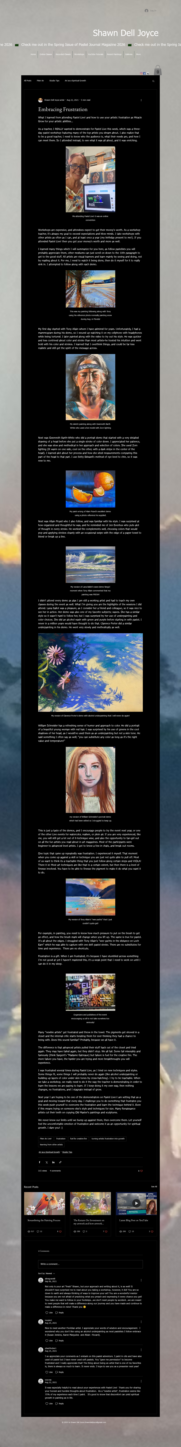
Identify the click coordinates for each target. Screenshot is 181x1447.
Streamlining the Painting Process (44, 1220)
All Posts (27, 81)
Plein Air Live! (46, 1139)
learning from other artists (51, 1145)
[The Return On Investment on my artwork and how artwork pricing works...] (90, 1203)
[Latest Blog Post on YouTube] (136, 1203)
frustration (60, 1139)
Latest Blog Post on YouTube (133, 1220)
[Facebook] (144, 73)
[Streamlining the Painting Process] (44, 1203)
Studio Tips (54, 81)
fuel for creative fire (78, 1139)
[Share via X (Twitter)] (46, 1162)
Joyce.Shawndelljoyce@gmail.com (93, 1422)
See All (154, 1187)
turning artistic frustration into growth (108, 1139)
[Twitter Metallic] (147, 73)
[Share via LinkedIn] (53, 1162)
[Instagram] (141, 73)
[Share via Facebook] (39, 1162)
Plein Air (40, 81)
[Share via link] (60, 1162)
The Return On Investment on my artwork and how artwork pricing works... (89, 1222)
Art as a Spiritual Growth (75, 81)
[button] (158, 70)
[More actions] (141, 100)
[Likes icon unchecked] (47, 1312)
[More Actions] (141, 1280)
